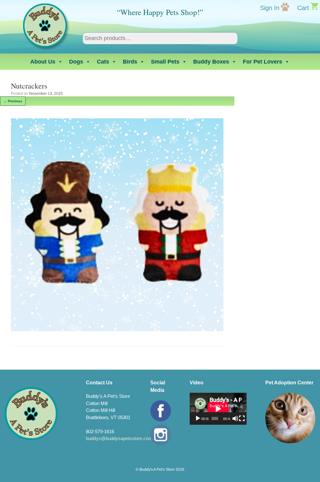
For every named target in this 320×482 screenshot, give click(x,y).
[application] (218, 409)
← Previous (12, 101)
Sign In (269, 7)
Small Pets (165, 62)
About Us (42, 62)
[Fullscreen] (242, 418)
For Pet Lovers (262, 62)
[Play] (198, 418)
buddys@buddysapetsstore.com (119, 438)
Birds (130, 62)
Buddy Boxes (211, 62)
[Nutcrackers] (117, 329)
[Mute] (235, 418)
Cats (103, 62)
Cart (303, 7)
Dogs (76, 62)
